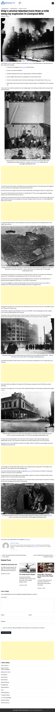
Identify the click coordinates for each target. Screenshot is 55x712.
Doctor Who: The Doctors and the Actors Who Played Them (45, 576)
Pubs (2, 690)
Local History (4, 677)
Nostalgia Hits (4, 685)
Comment (4, 597)
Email (30, 615)
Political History (5, 687)
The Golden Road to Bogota (27, 574)
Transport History (5, 695)
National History (5, 8)
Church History (5, 665)
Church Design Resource (35, 710)
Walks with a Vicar (5, 672)
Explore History (5, 668)
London (3, 390)
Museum (8, 443)
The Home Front (35, 162)
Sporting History (5, 692)
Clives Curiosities (5, 669)
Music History (4, 679)
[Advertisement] (27, 175)
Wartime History (13, 8)
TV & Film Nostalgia (6, 697)
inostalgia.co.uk (14, 550)
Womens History (5, 702)
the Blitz (50, 515)
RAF (24, 162)
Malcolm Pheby (5, 16)
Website (3, 621)
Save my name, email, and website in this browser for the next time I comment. (24, 628)
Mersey (49, 80)
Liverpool (30, 63)
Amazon (28, 539)
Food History (4, 674)
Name (3, 615)
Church (30, 471)
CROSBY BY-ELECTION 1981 (9, 564)
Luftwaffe (9, 63)
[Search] (53, 3)
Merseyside (23, 67)
